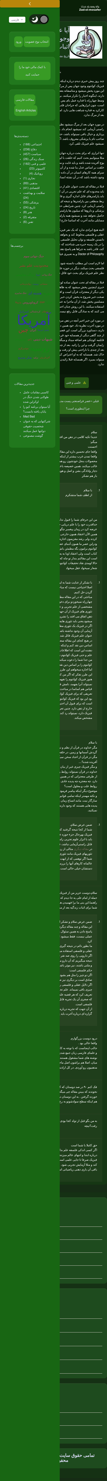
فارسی (15, 19)
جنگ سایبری (21, 293)
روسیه (40, 348)
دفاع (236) (30, 149)
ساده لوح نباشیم (60, 282)
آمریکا (34, 321)
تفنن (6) (28, 221)
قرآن (49, 302)
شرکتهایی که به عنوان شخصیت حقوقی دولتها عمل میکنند (36, 426)
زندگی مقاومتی (25, 274)
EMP (42, 302)
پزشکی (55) (31, 202)
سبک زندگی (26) (33, 159)
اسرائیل (24, 311)
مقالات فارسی (25, 99)
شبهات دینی (43, 339)
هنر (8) (27, 212)
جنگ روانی (47, 275)
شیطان (45, 312)
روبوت (36, 284)
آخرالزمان (45, 358)
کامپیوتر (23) (37, 168)
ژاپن (30, 339)
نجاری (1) (29, 178)
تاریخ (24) (29, 207)
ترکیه (35, 358)
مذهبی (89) (30, 183)
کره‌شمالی (35, 312)
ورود (18, 41)
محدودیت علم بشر (33, 265)
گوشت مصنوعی (33, 435)
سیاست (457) (32, 154)
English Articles (26, 110)
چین (23, 330)
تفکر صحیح (25, 357)
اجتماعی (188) (32, 144)
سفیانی (44, 284)
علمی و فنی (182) (34, 163)
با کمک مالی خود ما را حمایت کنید (32, 71)
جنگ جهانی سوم (34, 256)
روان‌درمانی (25, 284)
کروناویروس (30, 302)
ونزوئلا (18, 302)
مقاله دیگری (81, 848)
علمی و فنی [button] (74, 382)
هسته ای (35, 293)
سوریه (48, 293)
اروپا (38, 275)
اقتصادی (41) (31, 187)
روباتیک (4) (36, 173)
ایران (33, 330)
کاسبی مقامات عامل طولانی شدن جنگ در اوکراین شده (36, 397)
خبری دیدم (81, 81)
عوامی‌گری (23, 348)
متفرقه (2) (29, 217)
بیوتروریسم (20, 339)
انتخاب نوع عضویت (36, 41)
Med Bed (29, 416)
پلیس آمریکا (43, 330)
